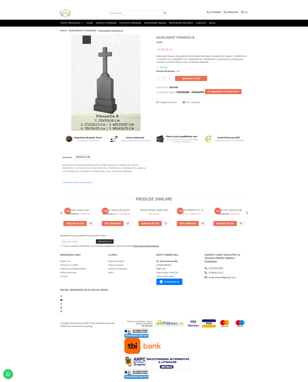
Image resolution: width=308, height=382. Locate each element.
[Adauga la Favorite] (90, 223)
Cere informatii (192, 102)
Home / (64, 30)
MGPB (159, 42)
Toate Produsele (70, 22)
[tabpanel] (106, 83)
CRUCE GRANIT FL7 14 (191, 209)
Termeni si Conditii (69, 265)
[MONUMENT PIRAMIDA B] (106, 83)
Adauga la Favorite (168, 102)
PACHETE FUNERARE (130, 22)
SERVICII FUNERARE (106, 22)
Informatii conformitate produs (77, 182)
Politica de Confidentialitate (146, 245)
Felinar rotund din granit (116, 209)
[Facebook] (61, 296)
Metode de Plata (116, 261)
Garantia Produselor (118, 268)
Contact (64, 276)
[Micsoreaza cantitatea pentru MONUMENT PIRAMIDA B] (158, 78)
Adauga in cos (191, 78)
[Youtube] (61, 300)
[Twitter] (61, 303)
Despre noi (65, 261)
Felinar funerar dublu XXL (154, 209)
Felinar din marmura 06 (229, 209)
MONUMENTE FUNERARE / (83, 30)
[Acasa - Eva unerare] (76, 13)
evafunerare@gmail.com (222, 277)
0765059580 (215, 268)
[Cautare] (165, 13)
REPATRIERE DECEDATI (181, 22)
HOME (89, 22)
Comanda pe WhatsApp (224, 91)
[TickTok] (61, 307)
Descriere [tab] (67, 157)
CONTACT (201, 22)
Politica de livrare (68, 272)
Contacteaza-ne (171, 281)
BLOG (212, 22)
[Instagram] (61, 311)
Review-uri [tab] (83, 156)
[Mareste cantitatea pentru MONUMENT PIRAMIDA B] (169, 78)
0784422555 (215, 272)
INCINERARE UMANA (155, 22)
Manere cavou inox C (79, 209)
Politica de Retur (116, 265)
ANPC (111, 272)
